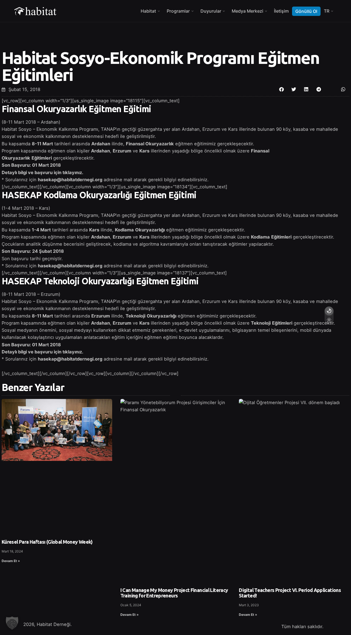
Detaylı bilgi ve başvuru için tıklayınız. (42, 352)
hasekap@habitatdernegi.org (70, 179)
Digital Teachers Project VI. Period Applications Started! (290, 592)
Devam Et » (11, 561)
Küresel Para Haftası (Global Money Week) (47, 542)
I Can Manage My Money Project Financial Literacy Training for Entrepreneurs (174, 592)
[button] (281, 89)
